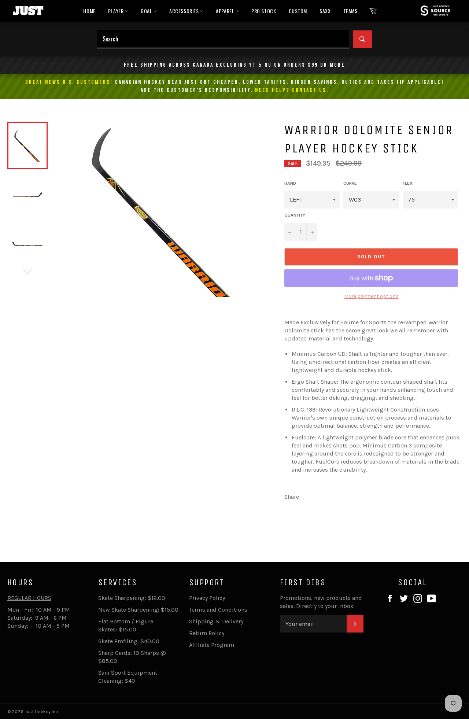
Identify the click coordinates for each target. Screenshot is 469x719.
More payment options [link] (371, 296)
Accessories (184, 11)
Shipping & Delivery (216, 621)
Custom (298, 11)
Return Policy (206, 633)
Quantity (294, 215)
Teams (350, 11)
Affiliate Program (211, 644)
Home (89, 11)
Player (116, 11)
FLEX (408, 183)
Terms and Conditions (218, 609)
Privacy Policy (207, 597)
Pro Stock (263, 11)
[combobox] (223, 39)
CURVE (350, 183)
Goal (147, 11)
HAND (290, 183)
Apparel (226, 11)
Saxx (325, 11)
